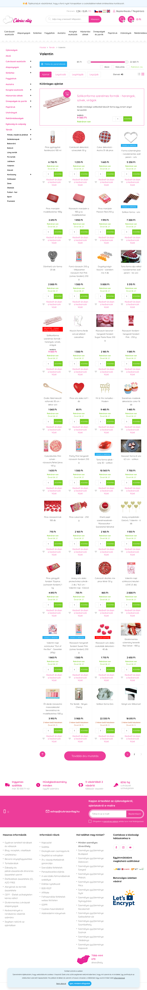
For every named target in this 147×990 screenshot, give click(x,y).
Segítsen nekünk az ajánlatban (14, 923)
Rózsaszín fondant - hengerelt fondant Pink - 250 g (131, 333)
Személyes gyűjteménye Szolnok (91, 930)
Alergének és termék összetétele (15, 888)
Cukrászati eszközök (16, 61)
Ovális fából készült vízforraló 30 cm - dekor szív (53, 401)
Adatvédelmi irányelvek (53, 913)
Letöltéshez (10, 854)
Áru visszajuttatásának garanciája (52, 861)
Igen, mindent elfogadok (80, 983)
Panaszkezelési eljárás (52, 871)
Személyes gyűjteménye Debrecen (91, 860)
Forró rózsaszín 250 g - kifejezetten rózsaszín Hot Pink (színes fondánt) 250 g (79, 273)
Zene (9, 183)
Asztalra (10, 84)
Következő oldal (141, 754)
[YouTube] (130, 847)
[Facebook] (116, 847)
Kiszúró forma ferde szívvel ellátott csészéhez (79, 333)
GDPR (44, 904)
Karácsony (11, 174)
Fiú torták (11, 157)
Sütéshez (10, 73)
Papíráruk (10, 107)
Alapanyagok (12, 67)
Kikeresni (95, 19)
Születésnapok (13, 139)
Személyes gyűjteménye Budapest (91, 852)
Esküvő (10, 148)
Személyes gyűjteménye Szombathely (91, 923)
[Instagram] (123, 847)
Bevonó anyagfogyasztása (18, 858)
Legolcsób (60, 74)
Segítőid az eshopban (52, 855)
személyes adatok (110, 821)
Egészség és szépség (16, 124)
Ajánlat (45, 74)
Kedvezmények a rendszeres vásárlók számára (15, 914)
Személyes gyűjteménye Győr (91, 891)
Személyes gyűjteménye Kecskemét (91, 907)
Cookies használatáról (52, 908)
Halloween (11, 179)
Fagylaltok (11, 78)
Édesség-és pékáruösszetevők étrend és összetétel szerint (19, 871)
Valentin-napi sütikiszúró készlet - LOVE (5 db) (131, 581)
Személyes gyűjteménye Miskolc (91, 875)
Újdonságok (12, 50)
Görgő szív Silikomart (131, 704)
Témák (9, 129)
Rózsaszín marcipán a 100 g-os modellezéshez (79, 211)
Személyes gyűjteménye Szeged (91, 868)
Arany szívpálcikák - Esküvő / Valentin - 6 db (131, 520)
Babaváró (11, 143)
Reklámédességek (15, 118)
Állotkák (10, 188)
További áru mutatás (84, 756)
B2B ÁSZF (46, 888)
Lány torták (12, 152)
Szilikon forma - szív (131, 212)
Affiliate (45, 892)
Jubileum (11, 161)
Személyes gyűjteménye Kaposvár (91, 946)
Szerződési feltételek (51, 867)
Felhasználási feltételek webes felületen (53, 898)
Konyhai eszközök (14, 90)
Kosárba (127, 119)
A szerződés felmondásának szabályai (55, 878)
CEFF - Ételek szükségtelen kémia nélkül (18, 896)
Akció (8, 56)
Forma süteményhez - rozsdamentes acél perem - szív (131, 153)
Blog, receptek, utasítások (18, 850)
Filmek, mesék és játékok (17, 135)
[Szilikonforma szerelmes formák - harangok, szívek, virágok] (56, 102)
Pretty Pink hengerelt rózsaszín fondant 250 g (79, 459)
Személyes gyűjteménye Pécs (91, 883)
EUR (85, 11)
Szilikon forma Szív (104, 704)
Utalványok (11, 112)
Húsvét (10, 170)
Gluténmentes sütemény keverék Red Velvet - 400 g (131, 642)
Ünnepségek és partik (16, 101)
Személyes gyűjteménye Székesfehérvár (91, 915)
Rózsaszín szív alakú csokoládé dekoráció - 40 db (105, 646)
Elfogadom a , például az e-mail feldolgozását (118, 821)
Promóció (11, 201)
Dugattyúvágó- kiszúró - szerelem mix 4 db (105, 269)
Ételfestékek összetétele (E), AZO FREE (19, 880)
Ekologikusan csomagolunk (55, 851)
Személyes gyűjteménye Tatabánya (91, 938)
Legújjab (94, 74)
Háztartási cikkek (14, 95)
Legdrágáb (77, 74)
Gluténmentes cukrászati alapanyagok (17, 904)
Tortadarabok (11, 863)
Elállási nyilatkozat (50, 883)
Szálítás (45, 846)
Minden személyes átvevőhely (87, 844)
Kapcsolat (46, 842)
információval (119, 978)
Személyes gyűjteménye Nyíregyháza (91, 899)
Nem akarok (61, 983)
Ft (90, 11)
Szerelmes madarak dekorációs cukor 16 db (131, 401)
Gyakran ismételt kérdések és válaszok (18, 844)
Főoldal (43, 47)
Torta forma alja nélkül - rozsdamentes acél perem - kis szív (131, 269)
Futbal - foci (12, 192)
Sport (9, 197)
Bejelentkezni (134, 814)
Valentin (10, 166)
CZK (78, 11)
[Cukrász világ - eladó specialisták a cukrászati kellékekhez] (17, 19)
